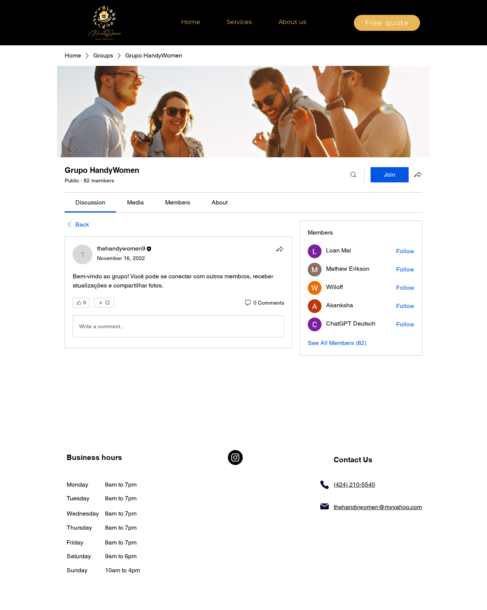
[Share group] (417, 174)
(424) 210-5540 (354, 484)
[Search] (353, 174)
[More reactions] (104, 303)
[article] (178, 292)
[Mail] (324, 506)
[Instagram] (235, 457)
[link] (90, 202)
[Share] (279, 249)
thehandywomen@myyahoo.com (378, 507)
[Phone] (324, 485)
